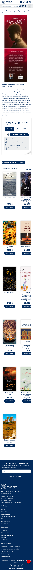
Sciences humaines (7, 535)
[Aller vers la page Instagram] (15, 565)
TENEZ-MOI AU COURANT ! (16, 476)
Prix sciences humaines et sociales (12, 519)
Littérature (4, 530)
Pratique (3, 537)
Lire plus (4, 115)
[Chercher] (20, 6)
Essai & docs (5, 533)
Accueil (4, 11)
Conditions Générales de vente (10, 546)
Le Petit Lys (4, 540)
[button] (20, 2)
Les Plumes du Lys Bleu (8, 516)
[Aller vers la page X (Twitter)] (18, 565)
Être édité (4, 512)
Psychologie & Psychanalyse (17, 11)
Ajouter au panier (19, 135)
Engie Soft (20, 568)
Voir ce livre (9, 207)
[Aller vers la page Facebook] (11, 565)
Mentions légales (6, 554)
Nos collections (5, 521)
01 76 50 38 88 (7, 494)
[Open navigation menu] (29, 6)
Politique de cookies (7, 551)
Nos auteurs (4, 523)
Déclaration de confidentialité (10, 549)
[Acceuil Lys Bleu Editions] (7, 2)
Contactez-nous (5, 514)
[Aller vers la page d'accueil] (16, 487)
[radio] (9, 129)
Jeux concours (5, 556)
